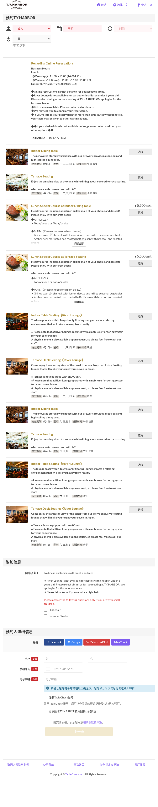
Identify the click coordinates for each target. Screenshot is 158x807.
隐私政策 (79, 764)
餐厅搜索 (139, 764)
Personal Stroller (59, 616)
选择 (140, 151)
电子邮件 (28, 679)
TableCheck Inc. (74, 774)
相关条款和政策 (92, 722)
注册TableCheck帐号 (61, 697)
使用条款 (48, 764)
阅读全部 (79, 243)
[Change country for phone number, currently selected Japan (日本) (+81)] (49, 669)
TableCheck (120, 642)
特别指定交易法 (109, 764)
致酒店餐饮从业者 (18, 764)
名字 (31, 658)
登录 (35, 642)
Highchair (55, 609)
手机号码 (28, 669)
